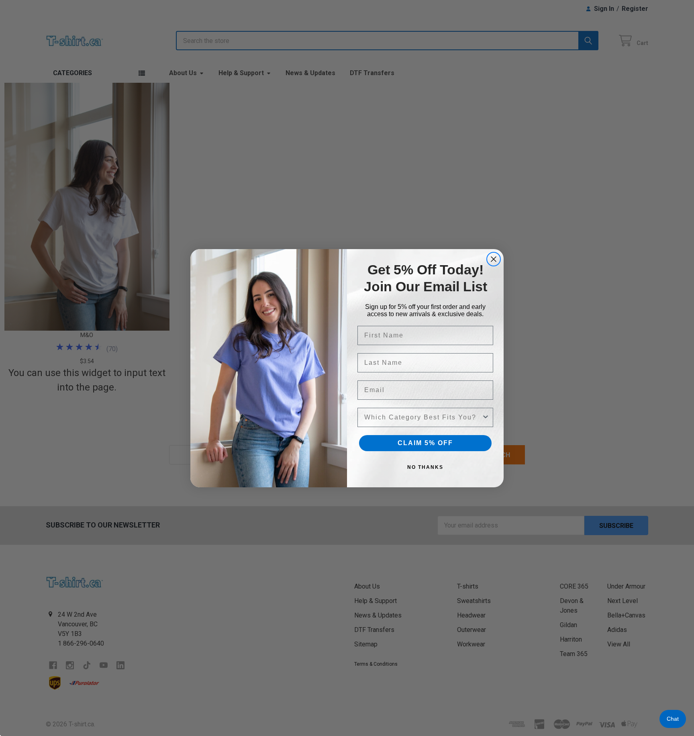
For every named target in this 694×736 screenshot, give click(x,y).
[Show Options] (486, 417)
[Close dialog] (494, 259)
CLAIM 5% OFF (425, 443)
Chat (673, 719)
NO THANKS (425, 467)
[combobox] (423, 417)
